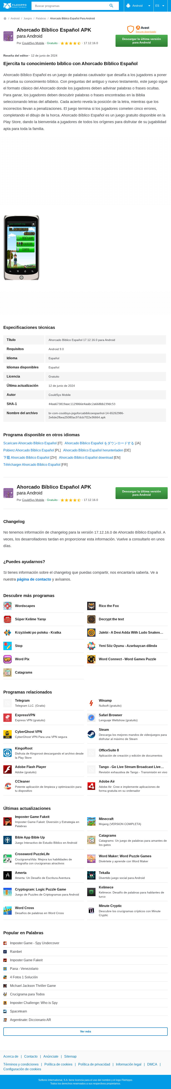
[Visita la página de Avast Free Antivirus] (142, 29)
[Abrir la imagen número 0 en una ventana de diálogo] (21, 248)
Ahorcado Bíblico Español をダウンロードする (99, 443)
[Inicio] (5, 18)
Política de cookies (58, 1064)
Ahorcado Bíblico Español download (86, 457)
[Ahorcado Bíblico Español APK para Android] (8, 36)
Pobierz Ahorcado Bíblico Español (28, 450)
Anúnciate (50, 1056)
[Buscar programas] (111, 6)
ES (157, 5)
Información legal (128, 1064)
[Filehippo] (14, 6)
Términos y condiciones (21, 1064)
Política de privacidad (94, 1064)
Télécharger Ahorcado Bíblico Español (31, 464)
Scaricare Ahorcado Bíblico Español (30, 443)
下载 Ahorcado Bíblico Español (26, 457)
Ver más (85, 1031)
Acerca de (10, 1056)
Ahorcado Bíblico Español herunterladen (93, 450)
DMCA (152, 1064)
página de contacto (34, 579)
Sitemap (70, 1056)
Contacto (31, 1056)
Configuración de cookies (22, 1069)
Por (30, 43)
